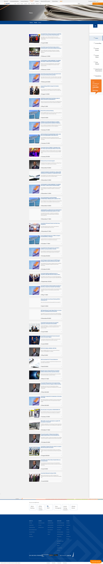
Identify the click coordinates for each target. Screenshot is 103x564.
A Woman (67, 527)
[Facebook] (68, 555)
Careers (37, 1)
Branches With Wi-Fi (50, 529)
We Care (49, 534)
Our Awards (30, 534)
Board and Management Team (33, 529)
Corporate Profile (31, 525)
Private (29, 3)
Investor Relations (24, 1)
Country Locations (92, 1)
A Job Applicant (68, 525)
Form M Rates (58, 543)
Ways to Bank (33, 3)
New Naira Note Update (60, 534)
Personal (18, 3)
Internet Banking (96, 3)
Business (22, 3)
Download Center (59, 536)
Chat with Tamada (96, 561)
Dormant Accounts (59, 527)
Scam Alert (58, 550)
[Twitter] (66, 555)
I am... (41, 3)
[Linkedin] (70, 555)
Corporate (25, 3)
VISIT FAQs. (95, 90)
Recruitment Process (41, 527)
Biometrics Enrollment (50, 525)
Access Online (59, 529)
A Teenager (67, 534)
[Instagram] (69, 555)
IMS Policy (58, 545)
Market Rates (55, 1)
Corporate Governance (32, 527)
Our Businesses (31, 536)
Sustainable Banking (14, 1)
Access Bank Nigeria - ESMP (60, 525)
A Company (67, 529)
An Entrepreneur (68, 536)
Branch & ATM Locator (45, 1)
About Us (6, 1)
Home (15, 3)
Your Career (39, 525)
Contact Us (37, 3)
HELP (61, 1)
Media (31, 1)
